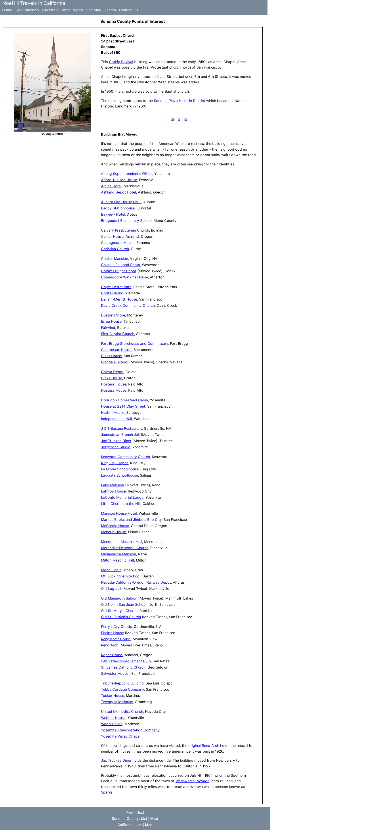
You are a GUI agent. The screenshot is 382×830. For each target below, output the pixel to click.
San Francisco (27, 10)
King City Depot (114, 463)
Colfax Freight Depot (118, 271)
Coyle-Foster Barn (116, 287)
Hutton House (112, 412)
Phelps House (112, 633)
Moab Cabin (111, 570)
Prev (129, 812)
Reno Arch (109, 645)
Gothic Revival (121, 61)
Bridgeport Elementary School (126, 220)
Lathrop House (113, 491)
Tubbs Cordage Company (122, 689)
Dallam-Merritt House (119, 299)
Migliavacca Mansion (118, 554)
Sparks (107, 792)
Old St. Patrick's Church (121, 617)
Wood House (111, 724)
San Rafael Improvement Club (126, 661)
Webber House (113, 717)
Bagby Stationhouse (118, 208)
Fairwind (108, 327)
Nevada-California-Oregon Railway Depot (136, 582)
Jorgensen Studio (115, 447)
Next (140, 812)
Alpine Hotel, (111, 186)
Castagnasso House (117, 242)
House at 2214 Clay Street (123, 406)
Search (110, 10)
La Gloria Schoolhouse (120, 469)
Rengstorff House (116, 639)
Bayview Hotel (113, 214)
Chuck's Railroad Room (120, 265)
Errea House (111, 321)
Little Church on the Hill (121, 503)
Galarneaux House (116, 349)
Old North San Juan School (124, 604)
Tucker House (112, 695)
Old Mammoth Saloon (119, 598)
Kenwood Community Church (125, 456)
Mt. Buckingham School (120, 576)
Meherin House (113, 532)
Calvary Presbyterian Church (125, 230)
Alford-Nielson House (119, 180)
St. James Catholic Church (123, 667)
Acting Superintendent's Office (126, 173)
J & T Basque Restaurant (121, 428)
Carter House (112, 236)
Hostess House (113, 384)
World (78, 10)
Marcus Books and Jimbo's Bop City (131, 519)
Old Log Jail (111, 588)
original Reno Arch (203, 745)
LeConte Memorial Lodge (122, 497)
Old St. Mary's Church (119, 610)
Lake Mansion (112, 485)
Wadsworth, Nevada (192, 781)
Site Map (93, 10)
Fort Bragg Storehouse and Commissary (134, 343)
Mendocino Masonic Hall (121, 541)
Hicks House (111, 378)
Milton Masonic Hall (117, 560)
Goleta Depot (112, 372)
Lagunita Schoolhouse (119, 475)
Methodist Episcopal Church (124, 548)
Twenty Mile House (117, 702)
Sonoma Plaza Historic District (179, 100)
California (50, 10)
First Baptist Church (117, 334)
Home (7, 10)
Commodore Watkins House (124, 277)
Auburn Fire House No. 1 (121, 202)
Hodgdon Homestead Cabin (124, 400)
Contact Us (128, 10)
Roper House (112, 655)
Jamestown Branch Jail (120, 434)
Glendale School (114, 362)
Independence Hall (116, 418)
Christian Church (115, 249)
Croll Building (112, 293)
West (66, 10)
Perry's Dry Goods (116, 626)
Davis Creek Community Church (128, 305)
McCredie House (115, 525)
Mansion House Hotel (119, 513)
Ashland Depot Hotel (118, 192)
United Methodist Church (122, 711)
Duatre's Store (113, 315)
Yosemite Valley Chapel (120, 736)
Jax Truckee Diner (116, 441)
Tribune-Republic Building (122, 683)
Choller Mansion (114, 258)
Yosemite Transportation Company (130, 730)
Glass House (111, 356)
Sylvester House (115, 673)
